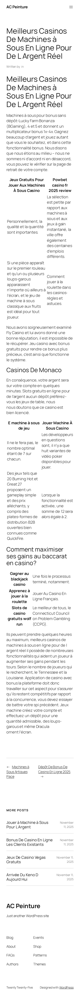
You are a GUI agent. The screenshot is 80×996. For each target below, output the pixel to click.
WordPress (66, 987)
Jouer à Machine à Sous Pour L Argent (27, 824)
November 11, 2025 (67, 824)
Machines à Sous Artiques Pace (17, 772)
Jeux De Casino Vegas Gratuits (26, 859)
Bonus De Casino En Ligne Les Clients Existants (29, 842)
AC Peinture (17, 6)
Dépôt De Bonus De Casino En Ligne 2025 (54, 769)
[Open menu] (71, 7)
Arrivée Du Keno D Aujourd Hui (22, 877)
